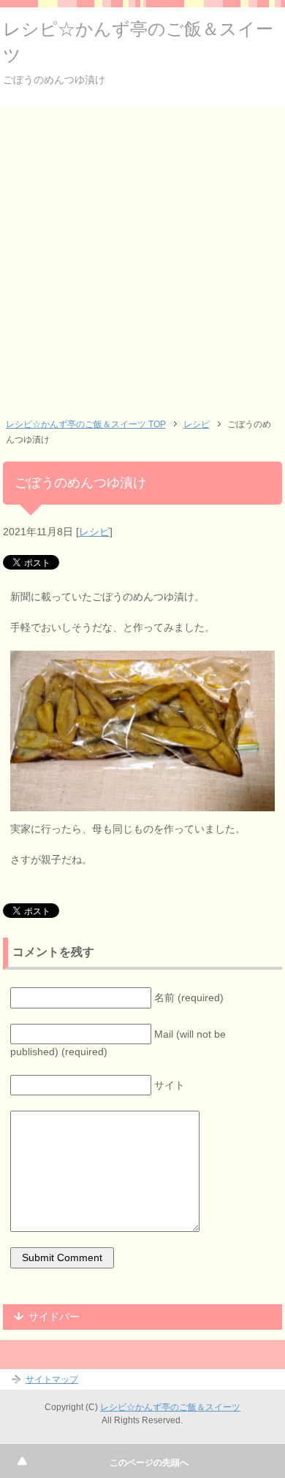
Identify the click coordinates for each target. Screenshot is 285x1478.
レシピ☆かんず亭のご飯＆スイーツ (170, 1407)
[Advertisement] (142, 256)
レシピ (94, 531)
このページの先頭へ (149, 1463)
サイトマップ (52, 1379)
